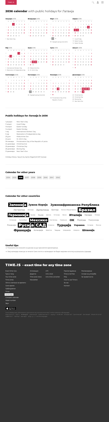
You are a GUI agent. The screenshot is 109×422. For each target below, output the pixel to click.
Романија (11, 225)
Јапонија (17, 205)
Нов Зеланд (53, 220)
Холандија (38, 230)
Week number (10, 300)
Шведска (76, 230)
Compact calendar (12, 297)
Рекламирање (86, 271)
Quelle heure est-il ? (43, 314)
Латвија (68, 11)
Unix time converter (53, 277)
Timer (7, 291)
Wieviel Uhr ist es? (96, 314)
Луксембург (23, 220)
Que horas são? (77, 314)
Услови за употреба (88, 274)
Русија (26, 225)
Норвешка (63, 220)
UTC (47, 271)
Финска (98, 225)
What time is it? (9, 314)
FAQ (65, 277)
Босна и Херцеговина (68, 210)
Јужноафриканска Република (74, 205)
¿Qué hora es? (33, 314)
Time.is (11, 2)
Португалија (93, 220)
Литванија (12, 220)
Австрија (31, 210)
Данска (48, 215)
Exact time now (11, 271)
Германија (18, 215)
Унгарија (90, 225)
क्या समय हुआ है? (24, 314)
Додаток (33, 274)
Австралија (19, 210)
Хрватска (49, 230)
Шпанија (88, 230)
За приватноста (87, 277)
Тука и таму (9, 274)
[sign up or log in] (98, 3)
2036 (14, 19)
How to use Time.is (70, 280)
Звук (7, 303)
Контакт (67, 286)
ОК (72, 220)
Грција (40, 215)
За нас (66, 283)
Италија (75, 215)
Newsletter (34, 280)
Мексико (38, 220)
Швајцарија (67, 230)
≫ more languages (42, 316)
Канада (88, 215)
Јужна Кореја (38, 204)
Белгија (54, 210)
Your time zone (10, 277)
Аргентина (42, 209)
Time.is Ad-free (69, 274)
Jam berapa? (86, 314)
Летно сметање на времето (15, 283)
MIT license (42, 157)
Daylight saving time (58, 42)
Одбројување (10, 289)
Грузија (32, 215)
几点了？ (18, 314)
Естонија (57, 215)
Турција (64, 225)
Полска (81, 220)
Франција (22, 230)
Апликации (34, 271)
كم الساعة (53, 314)
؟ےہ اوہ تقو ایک (31, 316)
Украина (79, 225)
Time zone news (36, 277)
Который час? (68, 314)
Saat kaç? (17, 316)
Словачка (51, 225)
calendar (39, 11)
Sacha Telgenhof (31, 157)
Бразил (87, 209)
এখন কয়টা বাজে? (59, 314)
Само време (9, 286)
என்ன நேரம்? (24, 316)
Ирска (64, 215)
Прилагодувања (70, 271)
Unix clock (49, 274)
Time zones (9, 280)
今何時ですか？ (9, 316)
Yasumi (20, 157)
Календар (9, 294)
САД (41, 225)
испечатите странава (83, 251)
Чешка (57, 230)
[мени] (102, 2)
